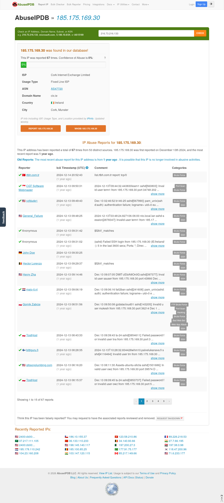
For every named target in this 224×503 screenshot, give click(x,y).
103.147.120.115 (79, 453)
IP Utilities (122, 4)
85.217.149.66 (128, 453)
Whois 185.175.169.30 (86, 128)
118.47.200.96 (178, 449)
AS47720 (57, 89)
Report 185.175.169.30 (41, 128)
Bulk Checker (57, 4)
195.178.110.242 (29, 449)
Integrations (98, 4)
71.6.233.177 (177, 453)
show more (157, 194)
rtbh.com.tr (32, 175)
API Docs (128, 477)
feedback (3, 217)
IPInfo (90, 118)
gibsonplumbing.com (39, 365)
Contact (136, 4)
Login (191, 4)
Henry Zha (29, 274)
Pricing (86, 4)
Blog (72, 477)
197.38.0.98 (176, 445)
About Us (83, 477)
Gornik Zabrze (31, 304)
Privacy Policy (168, 473)
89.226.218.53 (178, 437)
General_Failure (33, 216)
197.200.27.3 (127, 445)
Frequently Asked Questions (105, 477)
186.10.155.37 (78, 437)
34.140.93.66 (127, 441)
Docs (110, 4)
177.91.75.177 (128, 449)
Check (200, 33)
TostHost (31, 335)
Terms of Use (147, 473)
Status (139, 477)
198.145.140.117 (79, 445)
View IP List (105, 473)
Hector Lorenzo (32, 263)
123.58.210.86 (128, 437)
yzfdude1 (32, 201)
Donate (150, 477)
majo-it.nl (32, 289)
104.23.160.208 (28, 453)
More (144, 4)
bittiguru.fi (32, 350)
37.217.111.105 (28, 441)
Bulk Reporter (74, 4)
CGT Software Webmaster (31, 188)
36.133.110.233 (78, 441)
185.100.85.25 (78, 449)
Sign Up (201, 4)
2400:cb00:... (27, 437)
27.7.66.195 (176, 441)
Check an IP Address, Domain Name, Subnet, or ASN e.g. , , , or (50, 33)
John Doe (29, 253)
